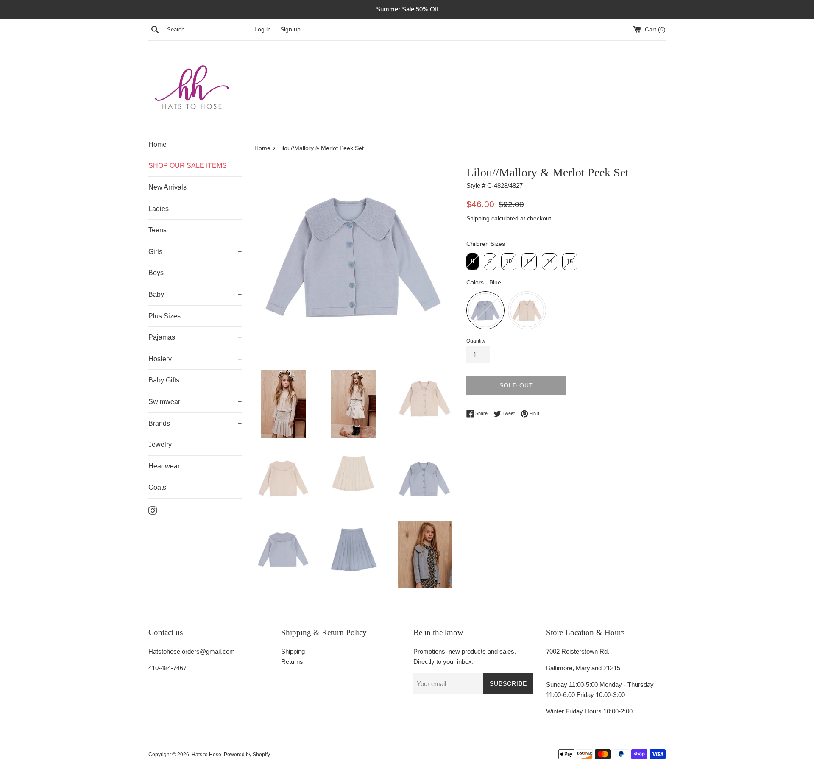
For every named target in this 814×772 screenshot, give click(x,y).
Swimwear (164, 401)
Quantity (475, 341)
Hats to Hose (206, 755)
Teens (157, 230)
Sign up (290, 29)
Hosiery (160, 358)
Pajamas (161, 337)
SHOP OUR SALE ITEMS (187, 165)
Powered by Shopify (247, 755)
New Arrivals (167, 187)
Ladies (158, 208)
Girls (155, 251)
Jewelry (160, 444)
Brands (159, 423)
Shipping (478, 218)
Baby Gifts (163, 380)
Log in (262, 29)
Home (157, 144)
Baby (156, 294)
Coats (157, 487)
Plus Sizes (164, 316)
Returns (292, 661)
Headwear (164, 466)
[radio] (472, 261)
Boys (156, 272)
